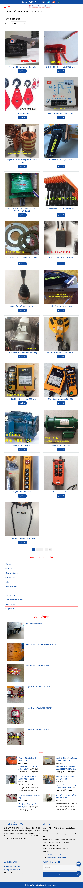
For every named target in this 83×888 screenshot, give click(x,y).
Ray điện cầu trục (11, 604)
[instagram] (58, 2)
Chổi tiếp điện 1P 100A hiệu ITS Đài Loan (60, 67)
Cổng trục (8, 569)
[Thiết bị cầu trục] (41, 6)
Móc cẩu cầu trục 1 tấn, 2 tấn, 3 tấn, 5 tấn (60, 353)
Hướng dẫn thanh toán (12, 870)
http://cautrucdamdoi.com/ (56, 857)
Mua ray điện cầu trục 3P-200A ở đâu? (27, 759)
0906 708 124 (35, 2)
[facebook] (43, 2)
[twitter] (48, 2)
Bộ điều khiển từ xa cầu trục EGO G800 (22, 399)
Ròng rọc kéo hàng (22, 113)
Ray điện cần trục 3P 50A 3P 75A (37, 666)
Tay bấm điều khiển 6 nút (22, 492)
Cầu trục (8, 564)
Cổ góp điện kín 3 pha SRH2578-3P (37, 687)
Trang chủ (7, 12)
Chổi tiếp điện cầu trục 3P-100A (60, 160)
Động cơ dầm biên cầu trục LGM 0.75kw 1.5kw (65, 777)
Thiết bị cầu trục (11, 586)
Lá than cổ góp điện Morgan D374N (60, 257)
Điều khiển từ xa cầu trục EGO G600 (60, 399)
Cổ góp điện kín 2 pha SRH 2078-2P (38, 729)
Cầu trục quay (10, 577)
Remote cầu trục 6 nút (61, 492)
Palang (7, 582)
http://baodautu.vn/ (54, 855)
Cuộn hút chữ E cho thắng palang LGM (22, 67)
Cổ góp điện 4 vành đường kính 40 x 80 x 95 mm (22, 161)
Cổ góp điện (9, 609)
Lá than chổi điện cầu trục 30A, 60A (22, 538)
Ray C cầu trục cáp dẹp (33, 623)
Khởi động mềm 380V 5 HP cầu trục (61, 113)
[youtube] (53, 2)
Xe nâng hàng (10, 591)
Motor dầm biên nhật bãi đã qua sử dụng (22, 353)
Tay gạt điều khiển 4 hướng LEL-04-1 (22, 306)
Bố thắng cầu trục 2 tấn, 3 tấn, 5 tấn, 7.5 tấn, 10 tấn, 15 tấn (22, 258)
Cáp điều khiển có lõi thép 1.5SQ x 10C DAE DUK (27, 777)
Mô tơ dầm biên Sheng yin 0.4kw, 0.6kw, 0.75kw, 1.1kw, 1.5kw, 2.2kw (22, 210)
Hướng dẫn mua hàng (12, 867)
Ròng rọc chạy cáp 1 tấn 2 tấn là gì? (29, 796)
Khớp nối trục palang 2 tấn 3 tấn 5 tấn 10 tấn (66, 796)
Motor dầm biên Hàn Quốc (22, 446)
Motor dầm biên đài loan (61, 446)
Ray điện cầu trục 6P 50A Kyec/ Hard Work (40, 644)
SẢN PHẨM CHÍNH (21, 12)
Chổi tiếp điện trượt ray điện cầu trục (60, 209)
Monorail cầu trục (11, 573)
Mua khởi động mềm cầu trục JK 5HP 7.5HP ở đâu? (66, 759)
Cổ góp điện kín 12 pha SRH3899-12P (38, 708)
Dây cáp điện (10, 595)
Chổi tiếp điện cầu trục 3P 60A (61, 306)
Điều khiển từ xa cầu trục (14, 600)
